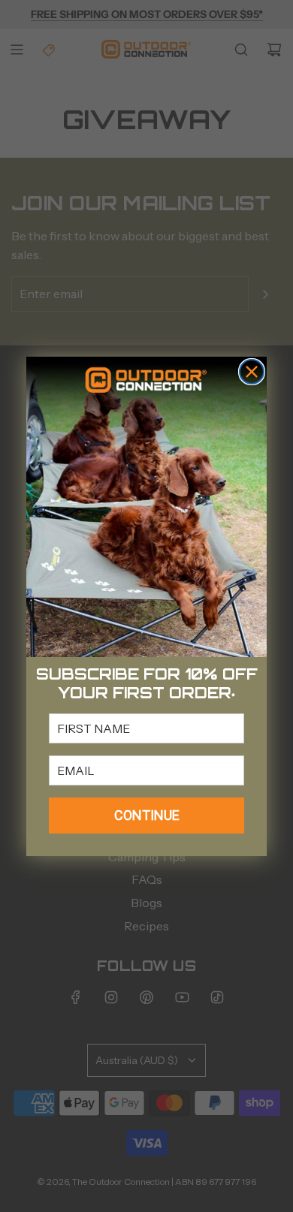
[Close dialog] (252, 372)
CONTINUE (147, 815)
